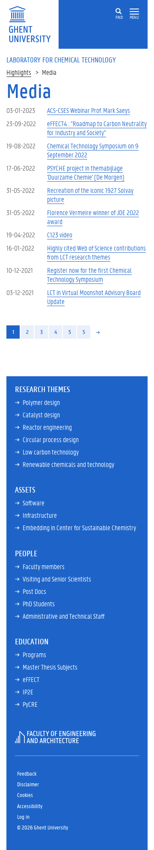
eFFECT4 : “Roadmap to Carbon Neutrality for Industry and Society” (97, 128)
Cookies (25, 794)
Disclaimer (28, 784)
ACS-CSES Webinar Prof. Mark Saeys (88, 110)
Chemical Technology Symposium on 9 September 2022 (93, 150)
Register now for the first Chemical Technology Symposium (89, 274)
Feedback (26, 773)
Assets (25, 489)
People (26, 553)
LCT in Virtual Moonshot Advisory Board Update (94, 297)
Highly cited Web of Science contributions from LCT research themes (96, 252)
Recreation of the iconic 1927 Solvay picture (90, 195)
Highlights (18, 72)
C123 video (59, 234)
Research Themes (42, 389)
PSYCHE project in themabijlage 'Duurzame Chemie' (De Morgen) (85, 172)
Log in (23, 816)
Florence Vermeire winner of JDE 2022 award (93, 217)
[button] (134, 11)
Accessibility (29, 805)
